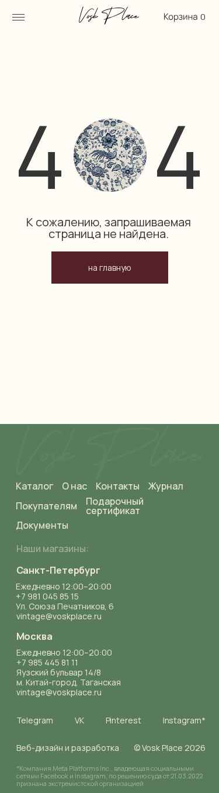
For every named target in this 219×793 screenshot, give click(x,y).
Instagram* (184, 720)
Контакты (118, 486)
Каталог (34, 486)
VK (79, 720)
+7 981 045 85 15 (47, 596)
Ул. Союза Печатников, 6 (65, 606)
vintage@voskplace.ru (59, 692)
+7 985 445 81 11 (47, 662)
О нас (74, 486)
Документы (42, 525)
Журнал (165, 486)
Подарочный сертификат (115, 506)
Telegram (34, 720)
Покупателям (46, 505)
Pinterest (123, 720)
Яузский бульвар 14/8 (58, 672)
